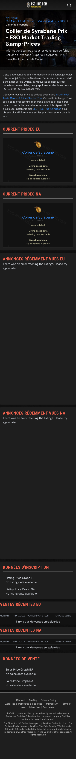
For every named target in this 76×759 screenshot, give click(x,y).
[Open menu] (5, 5)
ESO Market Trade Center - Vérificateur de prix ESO (35, 21)
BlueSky (32, 700)
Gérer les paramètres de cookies (23, 703)
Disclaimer (49, 707)
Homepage (12, 17)
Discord (20, 700)
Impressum (52, 703)
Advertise (34, 707)
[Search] (70, 5)
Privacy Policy (48, 700)
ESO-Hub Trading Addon (47, 108)
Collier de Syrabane (38, 152)
